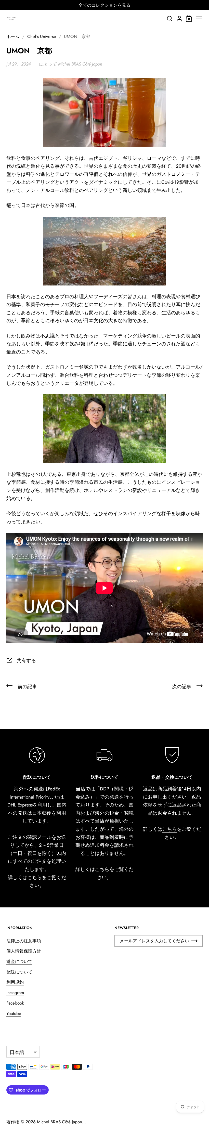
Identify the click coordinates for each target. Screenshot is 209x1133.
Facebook (15, 1003)
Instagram (15, 992)
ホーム (12, 36)
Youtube (13, 1013)
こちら (34, 877)
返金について (19, 961)
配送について (19, 972)
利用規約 (15, 982)
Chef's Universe (41, 36)
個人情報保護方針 (23, 951)
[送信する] (194, 941)
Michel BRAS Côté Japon (59, 1122)
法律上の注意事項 (23, 941)
